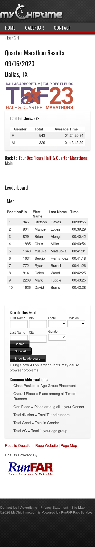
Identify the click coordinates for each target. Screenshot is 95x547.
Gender (53, 331)
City (32, 332)
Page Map (69, 445)
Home (10, 27)
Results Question (18, 445)
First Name (17, 318)
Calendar (34, 27)
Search (12, 38)
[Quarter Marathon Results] (40, 108)
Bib (31, 318)
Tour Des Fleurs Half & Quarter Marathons (53, 158)
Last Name (17, 332)
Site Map (78, 507)
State (52, 318)
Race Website (46, 445)
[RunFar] (29, 474)
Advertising (28, 507)
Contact (62, 27)
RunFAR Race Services (76, 512)
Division (73, 318)
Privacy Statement (54, 507)
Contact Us (8, 507)
